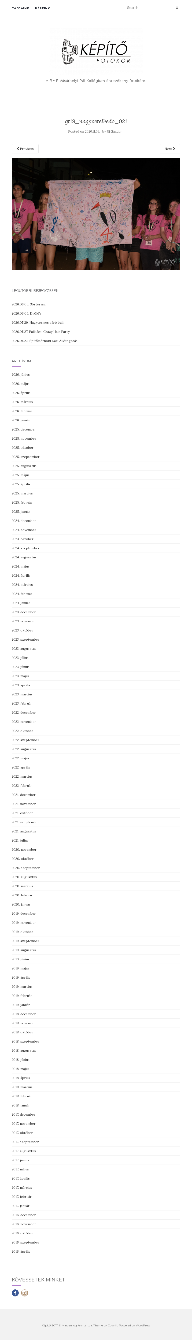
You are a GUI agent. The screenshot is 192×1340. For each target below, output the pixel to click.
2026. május (21, 384)
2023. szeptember (25, 639)
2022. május (20, 758)
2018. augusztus (24, 1050)
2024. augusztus (24, 557)
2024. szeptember (26, 548)
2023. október (22, 630)
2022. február (22, 785)
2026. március (22, 402)
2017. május (20, 1169)
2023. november (24, 621)
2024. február (22, 594)
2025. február (22, 502)
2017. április (21, 1178)
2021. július (20, 840)
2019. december (24, 913)
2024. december (24, 521)
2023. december (24, 612)
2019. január (21, 1005)
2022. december (24, 712)
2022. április (21, 767)
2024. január (21, 603)
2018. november (24, 1023)
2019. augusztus (24, 950)
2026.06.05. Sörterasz (29, 304)
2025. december (24, 429)
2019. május (20, 968)
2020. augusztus (24, 877)
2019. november (24, 923)
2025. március (22, 493)
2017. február (22, 1197)
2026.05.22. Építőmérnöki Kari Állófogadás (45, 341)
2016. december (24, 1215)
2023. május (20, 676)
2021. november (24, 804)
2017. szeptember (25, 1142)
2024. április (21, 575)
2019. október (22, 932)
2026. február (22, 411)
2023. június (21, 667)
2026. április (21, 393)
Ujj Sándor (114, 132)
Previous (26, 149)
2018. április (21, 1078)
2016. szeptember (25, 1242)
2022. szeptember (25, 740)
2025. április (21, 484)
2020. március (22, 886)
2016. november (24, 1224)
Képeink (42, 8)
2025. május (21, 475)
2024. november (24, 530)
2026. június (21, 374)
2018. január (21, 1105)
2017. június (20, 1160)
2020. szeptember (26, 868)
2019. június (21, 959)
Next (169, 149)
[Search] (177, 7)
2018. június (21, 1060)
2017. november (24, 1123)
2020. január (21, 904)
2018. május (20, 1069)
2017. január (21, 1206)
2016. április (21, 1251)
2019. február (22, 996)
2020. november (24, 849)
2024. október (22, 539)
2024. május (21, 566)
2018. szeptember (25, 1041)
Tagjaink (20, 8)
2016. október (22, 1233)
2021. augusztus (24, 831)
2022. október (22, 731)
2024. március (22, 585)
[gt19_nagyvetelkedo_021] (96, 214)
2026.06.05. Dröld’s (26, 313)
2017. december (23, 1114)
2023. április (21, 685)
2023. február (22, 703)
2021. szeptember (25, 822)
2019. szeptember (25, 941)
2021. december (24, 795)
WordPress (143, 1325)
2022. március (22, 776)
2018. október (22, 1032)
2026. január (21, 420)
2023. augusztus (24, 648)
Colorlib (113, 1325)
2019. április (21, 977)
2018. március (22, 1087)
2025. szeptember (26, 457)
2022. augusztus (24, 749)
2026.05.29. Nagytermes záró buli (37, 322)
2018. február (22, 1096)
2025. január (21, 511)
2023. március (22, 694)
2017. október (22, 1133)
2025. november (24, 438)
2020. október (23, 859)
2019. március (22, 986)
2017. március (22, 1187)
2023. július (20, 658)
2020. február (22, 895)
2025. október (22, 447)
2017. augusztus (24, 1151)
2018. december (24, 1014)
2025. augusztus (24, 466)
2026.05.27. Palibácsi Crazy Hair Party (41, 332)
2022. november (24, 722)
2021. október (22, 813)
